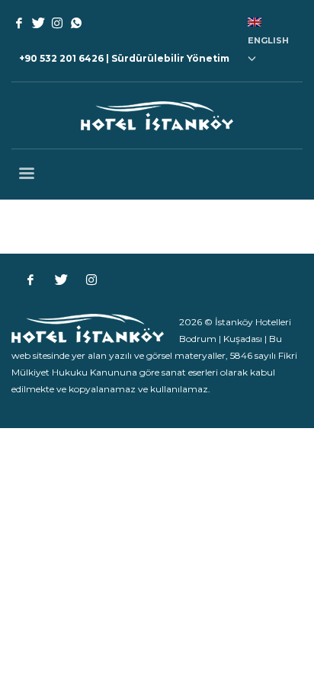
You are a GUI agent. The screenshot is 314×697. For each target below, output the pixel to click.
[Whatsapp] (76, 22)
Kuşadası (242, 338)
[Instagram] (57, 22)
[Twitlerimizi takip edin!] (61, 279)
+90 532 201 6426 (61, 58)
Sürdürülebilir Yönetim (170, 58)
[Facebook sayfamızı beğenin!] (30, 279)
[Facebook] (19, 22)
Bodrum (197, 338)
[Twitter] (38, 22)
